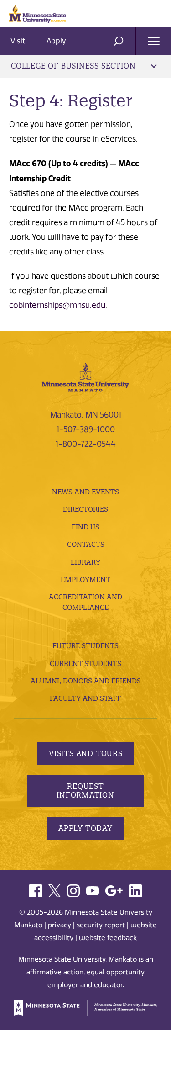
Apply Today (85, 828)
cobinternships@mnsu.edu (57, 305)
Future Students (85, 645)
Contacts (85, 544)
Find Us (85, 527)
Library (85, 562)
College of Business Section (73, 65)
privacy (59, 925)
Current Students (85, 663)
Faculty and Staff (85, 698)
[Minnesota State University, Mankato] (85, 376)
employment (85, 579)
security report (101, 925)
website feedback (108, 938)
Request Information (85, 790)
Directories (85, 509)
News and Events (85, 491)
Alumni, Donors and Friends (86, 681)
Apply (56, 41)
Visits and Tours (86, 753)
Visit (17, 41)
